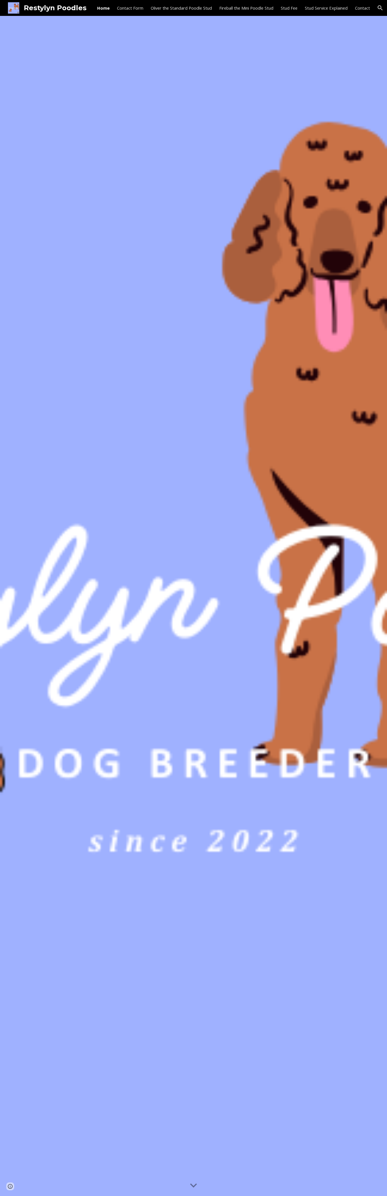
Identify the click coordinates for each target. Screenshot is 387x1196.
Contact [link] (362, 8)
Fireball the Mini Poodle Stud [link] (246, 8)
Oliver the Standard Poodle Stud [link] (181, 8)
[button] (380, 8)
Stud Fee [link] (289, 8)
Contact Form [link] (130, 8)
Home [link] (103, 8)
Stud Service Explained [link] (326, 8)
